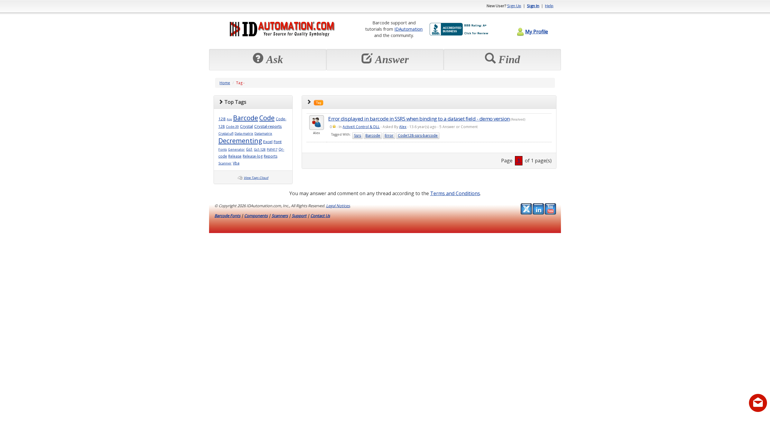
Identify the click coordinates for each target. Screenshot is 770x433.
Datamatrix (263, 133)
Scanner (225, 163)
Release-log (253, 156)
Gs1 (249, 149)
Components (256, 215)
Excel (268, 141)
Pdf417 (272, 149)
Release (235, 156)
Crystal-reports (268, 126)
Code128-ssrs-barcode (418, 135)
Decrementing (240, 140)
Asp (229, 119)
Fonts (222, 149)
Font (278, 141)
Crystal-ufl (225, 133)
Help (549, 5)
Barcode (245, 117)
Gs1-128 (260, 149)
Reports (270, 156)
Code (267, 117)
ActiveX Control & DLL (361, 126)
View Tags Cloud (256, 178)
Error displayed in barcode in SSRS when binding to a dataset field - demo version (419, 118)
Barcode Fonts (227, 215)
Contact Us (320, 215)
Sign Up (514, 5)
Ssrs (357, 135)
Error (389, 135)
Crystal (246, 126)
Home (225, 82)
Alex (402, 126)
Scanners (280, 215)
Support (299, 215)
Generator (236, 149)
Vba (236, 163)
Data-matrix (244, 133)
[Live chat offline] (758, 403)
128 (222, 118)
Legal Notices (338, 205)
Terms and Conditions (455, 193)
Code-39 (232, 126)
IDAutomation (408, 29)
